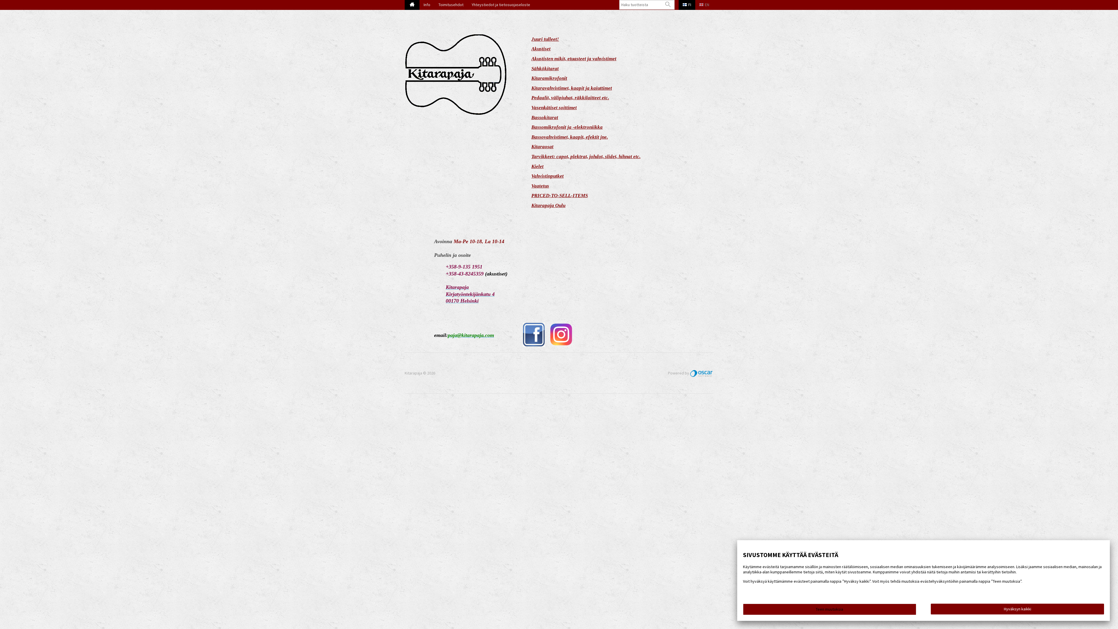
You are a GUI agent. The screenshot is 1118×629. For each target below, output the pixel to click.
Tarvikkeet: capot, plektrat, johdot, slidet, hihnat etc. (586, 156)
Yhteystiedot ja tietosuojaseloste (501, 4)
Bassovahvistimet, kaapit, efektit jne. (569, 137)
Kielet (537, 166)
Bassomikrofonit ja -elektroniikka (567, 127)
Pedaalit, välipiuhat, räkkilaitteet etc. (570, 97)
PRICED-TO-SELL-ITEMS (559, 195)
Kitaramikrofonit (549, 78)
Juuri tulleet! (545, 39)
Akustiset (541, 49)
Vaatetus (540, 186)
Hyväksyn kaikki (1017, 609)
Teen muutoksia (829, 609)
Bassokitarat (544, 117)
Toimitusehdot (451, 4)
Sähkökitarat (545, 68)
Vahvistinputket (547, 176)
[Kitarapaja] (468, 75)
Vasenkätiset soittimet (554, 107)
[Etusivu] (412, 5)
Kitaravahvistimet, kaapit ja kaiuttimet (571, 88)
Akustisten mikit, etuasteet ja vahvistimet (573, 58)
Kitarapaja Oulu (548, 205)
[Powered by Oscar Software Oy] (701, 373)
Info (427, 4)
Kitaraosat (542, 146)
